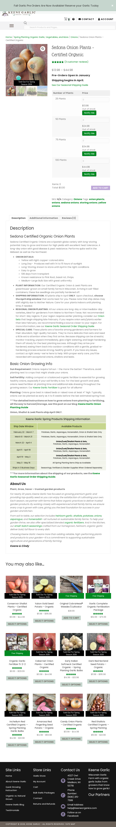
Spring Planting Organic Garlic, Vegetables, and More (41, 37)
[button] (113, 5)
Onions (74, 37)
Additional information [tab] (44, 218)
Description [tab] (19, 218)
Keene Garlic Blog (15, 804)
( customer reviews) (76, 61)
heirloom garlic (63, 515)
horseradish (35, 519)
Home (9, 37)
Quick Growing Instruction (13, 789)
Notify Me (89, 112)
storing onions (88, 202)
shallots (77, 515)
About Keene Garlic (16, 781)
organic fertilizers (74, 522)
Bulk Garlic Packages (44, 792)
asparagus (16, 519)
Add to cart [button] (71, 618)
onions (56, 202)
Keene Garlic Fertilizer (45, 387)
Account (106, 19)
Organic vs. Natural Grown (15, 797)
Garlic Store (39, 775)
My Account (39, 781)
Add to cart (100, 188)
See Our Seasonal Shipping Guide (70, 85)
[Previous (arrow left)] (5, 413)
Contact (87, 19)
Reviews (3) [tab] (69, 218)
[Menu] (11, 25)
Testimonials (12, 810)
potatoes (88, 515)
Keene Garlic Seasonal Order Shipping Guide (69, 326)
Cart (35, 787)
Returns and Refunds (44, 803)
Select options (17, 624)
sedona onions (70, 202)
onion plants (96, 199)
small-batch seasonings (28, 526)
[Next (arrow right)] (111, 413)
